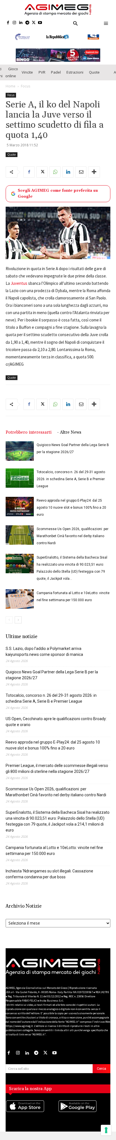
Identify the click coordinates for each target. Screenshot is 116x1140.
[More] (94, 176)
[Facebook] (8, 23)
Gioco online (11, 77)
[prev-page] (9, 624)
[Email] (80, 176)
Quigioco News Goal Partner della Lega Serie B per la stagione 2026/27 (52, 679)
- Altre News (69, 437)
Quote (94, 77)
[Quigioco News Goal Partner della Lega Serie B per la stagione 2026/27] (20, 455)
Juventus (19, 287)
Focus (25, 90)
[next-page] (18, 624)
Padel (56, 77)
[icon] (32, 1116)
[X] (33, 23)
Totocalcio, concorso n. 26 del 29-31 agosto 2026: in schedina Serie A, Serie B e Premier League (71, 484)
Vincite (27, 77)
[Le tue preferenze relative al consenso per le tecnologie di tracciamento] (106, 1130)
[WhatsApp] (55, 176)
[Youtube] (40, 23)
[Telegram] (27, 23)
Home (10, 90)
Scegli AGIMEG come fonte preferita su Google (58, 198)
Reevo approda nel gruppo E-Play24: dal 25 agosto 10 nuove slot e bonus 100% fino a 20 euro (71, 512)
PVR (42, 77)
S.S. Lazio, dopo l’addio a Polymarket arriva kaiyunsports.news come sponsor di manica (44, 656)
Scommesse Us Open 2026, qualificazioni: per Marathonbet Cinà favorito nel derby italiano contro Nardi (72, 541)
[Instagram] (14, 23)
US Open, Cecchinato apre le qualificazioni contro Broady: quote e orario (56, 726)
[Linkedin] (21, 23)
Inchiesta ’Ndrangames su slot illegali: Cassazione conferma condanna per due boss (49, 878)
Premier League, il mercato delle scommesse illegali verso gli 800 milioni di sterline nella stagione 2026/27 (57, 773)
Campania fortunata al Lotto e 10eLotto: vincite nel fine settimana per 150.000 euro (54, 855)
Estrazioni (74, 77)
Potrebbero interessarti (29, 437)
